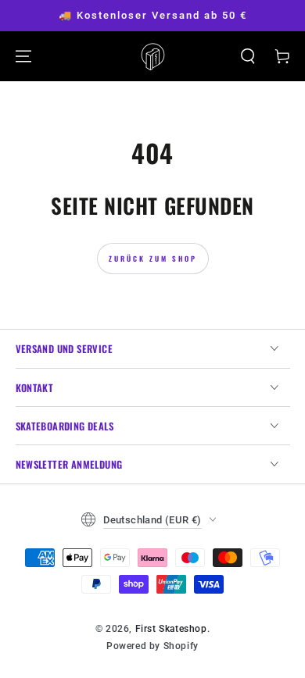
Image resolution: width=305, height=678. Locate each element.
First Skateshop (171, 628)
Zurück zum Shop (153, 258)
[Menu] (23, 56)
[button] (248, 56)
